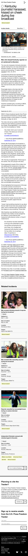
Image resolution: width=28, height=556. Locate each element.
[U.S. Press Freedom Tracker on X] (21, 552)
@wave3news (8, 235)
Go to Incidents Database (15, 468)
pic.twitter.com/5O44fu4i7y (11, 135)
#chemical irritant (17, 457)
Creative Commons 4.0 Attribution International (13, 542)
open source (4, 539)
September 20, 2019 (6, 111)
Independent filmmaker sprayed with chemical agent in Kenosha (12, 437)
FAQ (9, 552)
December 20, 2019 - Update (8, 56)
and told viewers (17, 168)
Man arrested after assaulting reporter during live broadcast (12, 360)
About (2, 547)
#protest (4, 459)
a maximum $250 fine (20, 270)
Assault (4, 314)
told (6, 89)
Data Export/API (5, 549)
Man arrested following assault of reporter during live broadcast (13, 311)
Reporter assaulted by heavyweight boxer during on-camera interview (13, 410)
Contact (3, 552)
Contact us (19, 501)
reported (3, 72)
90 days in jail (8, 270)
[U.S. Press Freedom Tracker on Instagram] (26, 552)
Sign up (24, 528)
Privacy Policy (4, 550)
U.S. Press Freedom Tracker (8, 2)
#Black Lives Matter (7, 457)
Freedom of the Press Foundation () (13, 537)
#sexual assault (5, 23)
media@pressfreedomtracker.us (10, 498)
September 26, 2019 (10, 241)
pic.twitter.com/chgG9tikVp (11, 237)
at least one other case (7, 192)
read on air (16, 245)
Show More (20, 28)
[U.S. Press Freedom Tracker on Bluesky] (17, 552)
